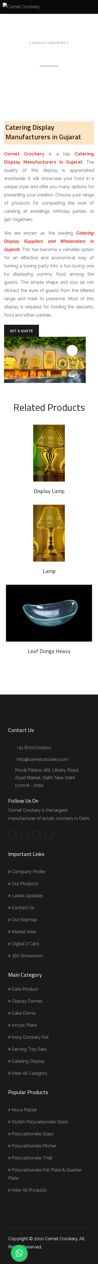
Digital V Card (25, 943)
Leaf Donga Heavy (49, 651)
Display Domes (26, 1001)
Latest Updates (27, 895)
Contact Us (22, 907)
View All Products (29, 1190)
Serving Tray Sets (29, 1049)
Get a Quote (21, 330)
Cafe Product (24, 989)
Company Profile (28, 871)
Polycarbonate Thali (31, 1157)
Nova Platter (24, 1109)
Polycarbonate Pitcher (33, 1145)
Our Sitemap (24, 919)
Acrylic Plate (24, 1025)
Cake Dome (23, 1013)
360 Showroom (27, 955)
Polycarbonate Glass (32, 1133)
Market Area (23, 931)
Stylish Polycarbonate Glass (39, 1121)
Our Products (24, 883)
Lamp (49, 571)
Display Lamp (49, 491)
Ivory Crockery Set (30, 1037)
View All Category (29, 1073)
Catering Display (28, 1061)
